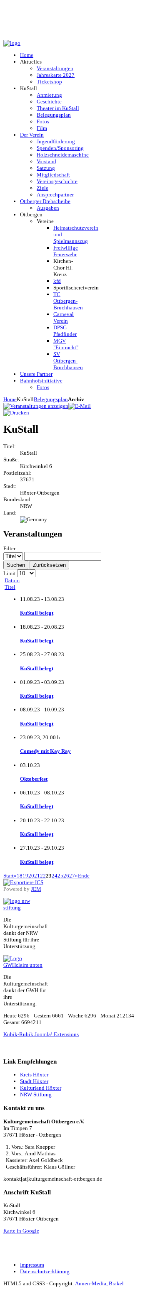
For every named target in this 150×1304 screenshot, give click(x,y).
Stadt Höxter (34, 1081)
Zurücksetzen (49, 565)
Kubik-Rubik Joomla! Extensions (41, 1034)
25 (60, 876)
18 (19, 876)
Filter (9, 548)
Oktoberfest (34, 779)
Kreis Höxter (34, 1074)
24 (55, 876)
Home (10, 399)
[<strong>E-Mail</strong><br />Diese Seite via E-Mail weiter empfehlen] (79, 406)
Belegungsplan (51, 399)
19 (25, 876)
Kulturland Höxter (40, 1088)
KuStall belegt (36, 613)
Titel (10, 587)
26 (66, 876)
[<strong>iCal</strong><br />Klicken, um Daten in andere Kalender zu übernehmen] (23, 882)
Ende (84, 876)
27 (72, 876)
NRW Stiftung (36, 1094)
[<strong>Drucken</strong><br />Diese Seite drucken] (16, 412)
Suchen (16, 565)
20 (31, 876)
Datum (12, 580)
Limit (9, 573)
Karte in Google (21, 1231)
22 (43, 876)
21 (37, 876)
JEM (36, 889)
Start (8, 876)
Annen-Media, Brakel (99, 1283)
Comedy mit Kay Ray (45, 751)
